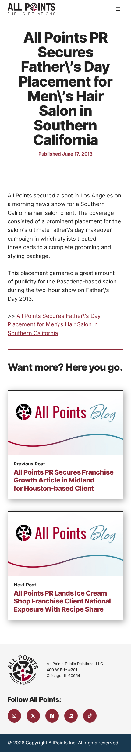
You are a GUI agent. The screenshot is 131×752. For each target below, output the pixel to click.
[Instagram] (14, 716)
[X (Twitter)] (33, 716)
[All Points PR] (31, 9)
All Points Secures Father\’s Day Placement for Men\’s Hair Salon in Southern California (54, 324)
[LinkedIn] (71, 716)
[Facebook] (52, 716)
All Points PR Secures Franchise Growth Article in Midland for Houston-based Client (64, 480)
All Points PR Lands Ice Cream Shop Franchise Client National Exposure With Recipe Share (62, 601)
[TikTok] (90, 716)
